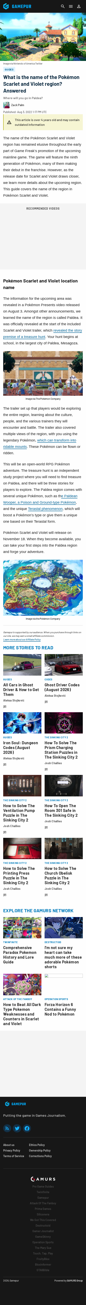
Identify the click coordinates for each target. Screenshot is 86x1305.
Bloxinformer (43, 1264)
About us (8, 1145)
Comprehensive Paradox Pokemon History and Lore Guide (19, 954)
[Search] (63, 6)
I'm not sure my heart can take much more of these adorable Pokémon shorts (63, 957)
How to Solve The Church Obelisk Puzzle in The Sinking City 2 (60, 875)
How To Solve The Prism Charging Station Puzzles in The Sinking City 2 (61, 749)
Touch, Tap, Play (43, 1253)
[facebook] (27, 1128)
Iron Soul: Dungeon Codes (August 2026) (20, 747)
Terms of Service (13, 1156)
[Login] (79, 6)
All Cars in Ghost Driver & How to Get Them (21, 689)
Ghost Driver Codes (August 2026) (62, 687)
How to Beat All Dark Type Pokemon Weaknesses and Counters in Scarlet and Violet (22, 1014)
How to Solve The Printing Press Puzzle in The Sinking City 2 (19, 875)
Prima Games (43, 1208)
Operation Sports (43, 1242)
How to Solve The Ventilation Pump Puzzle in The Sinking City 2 (19, 812)
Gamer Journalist (43, 1231)
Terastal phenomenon (45, 509)
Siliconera (43, 1214)
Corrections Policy (40, 1156)
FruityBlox (43, 1259)
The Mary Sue (43, 1247)
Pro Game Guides (43, 1186)
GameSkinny (43, 1236)
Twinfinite (43, 1192)
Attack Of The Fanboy (43, 1203)
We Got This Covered (43, 1220)
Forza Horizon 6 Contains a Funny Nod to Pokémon (60, 1009)
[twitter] (17, 1128)
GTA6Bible (43, 1270)
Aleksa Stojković (13, 700)
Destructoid (43, 1225)
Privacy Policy (11, 1150)
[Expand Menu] (71, 6)
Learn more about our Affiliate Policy (22, 639)
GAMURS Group (75, 1280)
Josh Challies (53, 763)
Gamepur (43, 1197)
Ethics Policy (37, 1145)
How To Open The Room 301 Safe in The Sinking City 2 (61, 810)
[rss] (7, 1128)
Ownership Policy (40, 1150)
